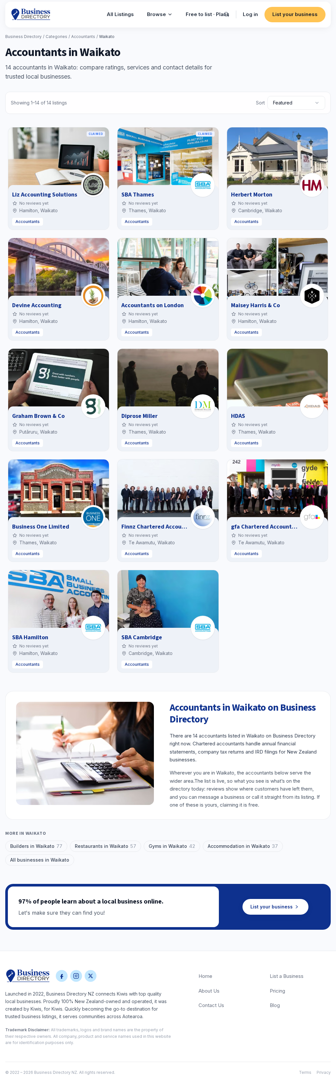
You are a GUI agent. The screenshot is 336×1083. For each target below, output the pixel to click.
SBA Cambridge (141, 637)
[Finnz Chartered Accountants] (203, 517)
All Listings (120, 14)
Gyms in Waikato (172, 846)
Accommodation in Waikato (243, 846)
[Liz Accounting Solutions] (93, 185)
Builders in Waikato (36, 846)
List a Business (287, 976)
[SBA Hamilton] (93, 628)
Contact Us (211, 1005)
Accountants (83, 36)
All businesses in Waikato (39, 860)
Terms (305, 1072)
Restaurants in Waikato (105, 846)
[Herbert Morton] (312, 185)
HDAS (238, 416)
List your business (295, 14)
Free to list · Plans (207, 14)
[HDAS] (312, 406)
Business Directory (23, 36)
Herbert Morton (251, 195)
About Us (209, 991)
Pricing (277, 991)
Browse (156, 14)
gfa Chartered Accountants (267, 527)
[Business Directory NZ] (28, 975)
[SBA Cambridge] (203, 628)
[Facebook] (62, 976)
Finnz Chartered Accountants (160, 527)
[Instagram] (76, 976)
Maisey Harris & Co (255, 305)
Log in (250, 14)
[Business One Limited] (93, 517)
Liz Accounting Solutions (44, 195)
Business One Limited (40, 527)
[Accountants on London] (203, 296)
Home (205, 976)
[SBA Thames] (203, 185)
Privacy (324, 1072)
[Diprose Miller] (203, 406)
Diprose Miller (139, 416)
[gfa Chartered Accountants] (312, 517)
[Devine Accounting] (93, 296)
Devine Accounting (36, 305)
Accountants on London (152, 305)
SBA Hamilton (30, 637)
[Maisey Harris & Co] (312, 296)
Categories (56, 36)
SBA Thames (137, 195)
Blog (275, 1005)
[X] (90, 976)
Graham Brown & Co (38, 416)
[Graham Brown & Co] (93, 406)
